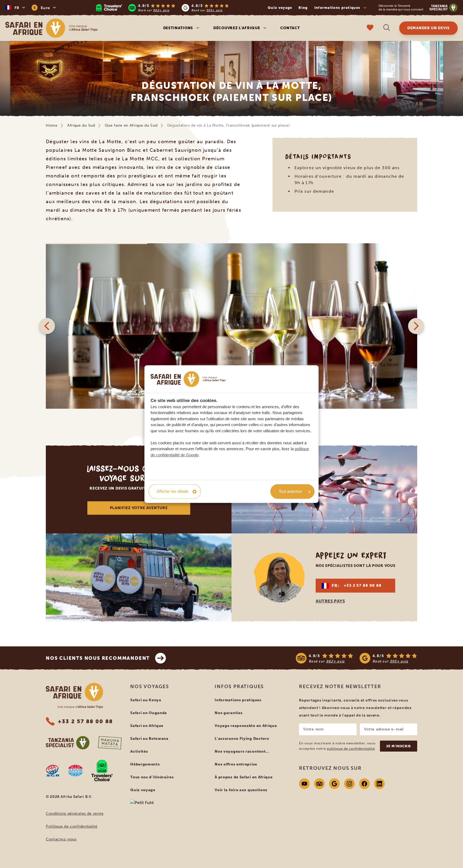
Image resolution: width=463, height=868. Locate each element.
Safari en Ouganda (148, 713)
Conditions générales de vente (74, 813)
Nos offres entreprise (236, 764)
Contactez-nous (61, 839)
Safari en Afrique (146, 725)
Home (52, 125)
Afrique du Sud (81, 125)
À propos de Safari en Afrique (243, 777)
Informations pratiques (238, 700)
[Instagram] (349, 783)
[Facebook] (364, 783)
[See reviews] (356, 658)
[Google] (334, 783)
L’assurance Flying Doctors (242, 738)
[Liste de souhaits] (370, 28)
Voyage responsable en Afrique (246, 725)
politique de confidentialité (351, 748)
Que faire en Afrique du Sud (131, 125)
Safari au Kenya (145, 700)
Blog (303, 7)
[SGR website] (52, 770)
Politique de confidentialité (72, 826)
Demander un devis (428, 28)
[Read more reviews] (162, 7)
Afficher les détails (173, 491)
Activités (139, 751)
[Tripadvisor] (319, 783)
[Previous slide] (47, 326)
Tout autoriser (290, 491)
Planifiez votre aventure (139, 508)
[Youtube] (304, 783)
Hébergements (145, 764)
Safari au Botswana (149, 738)
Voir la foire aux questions (241, 790)
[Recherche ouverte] (387, 28)
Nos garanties (228, 713)
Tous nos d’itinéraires (152, 777)
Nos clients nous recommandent (98, 658)
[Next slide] (416, 326)
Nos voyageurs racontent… (242, 751)
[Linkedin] (379, 783)
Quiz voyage (280, 7)
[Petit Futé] (168, 812)
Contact (290, 28)
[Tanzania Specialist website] (67, 742)
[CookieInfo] (188, 379)
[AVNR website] (75, 770)
